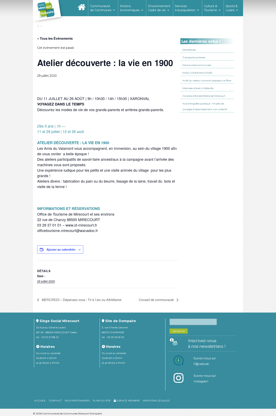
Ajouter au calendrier (60, 249)
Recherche (179, 331)
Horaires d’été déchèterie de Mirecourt (203, 95)
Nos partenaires (77, 400)
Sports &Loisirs (232, 8)
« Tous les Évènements (55, 38)
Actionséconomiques (129, 8)
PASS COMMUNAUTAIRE (197, 72)
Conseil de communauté (157, 299)
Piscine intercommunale (196, 65)
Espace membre (128, 400)
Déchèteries (189, 49)
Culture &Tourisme (210, 8)
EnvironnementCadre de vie (159, 8)
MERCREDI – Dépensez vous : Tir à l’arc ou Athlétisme (81, 299)
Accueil (40, 400)
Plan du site (102, 400)
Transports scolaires (193, 57)
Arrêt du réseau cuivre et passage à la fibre (206, 80)
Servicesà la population (185, 8)
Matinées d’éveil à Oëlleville (197, 88)
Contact (55, 400)
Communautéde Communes (100, 8)
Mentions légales (156, 400)
